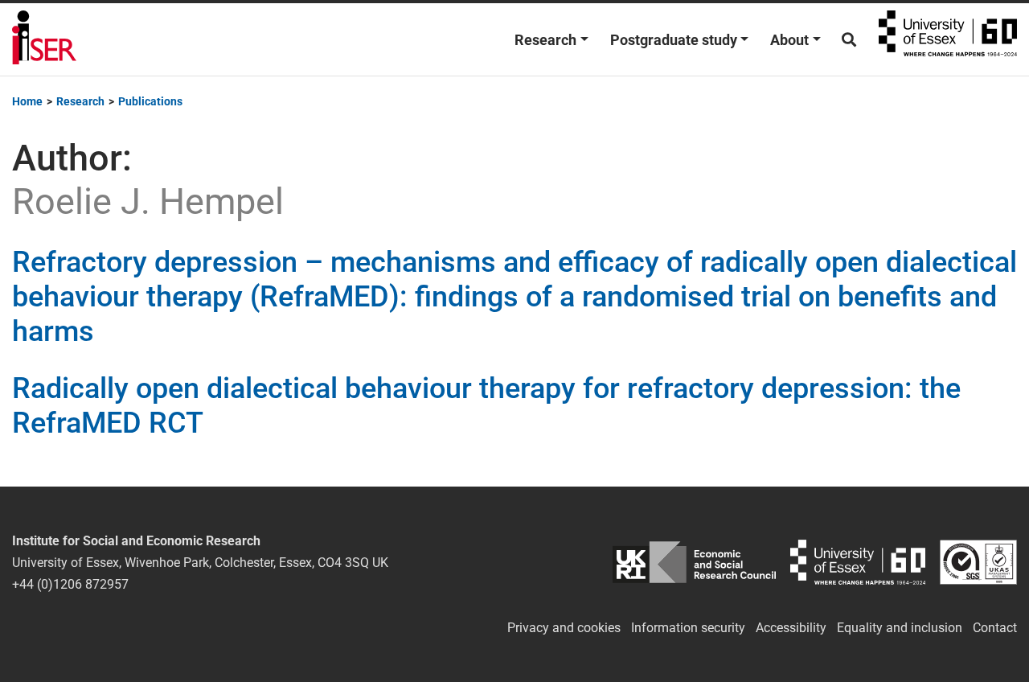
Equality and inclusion (899, 627)
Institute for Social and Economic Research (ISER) (44, 39)
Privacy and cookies (564, 627)
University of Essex (948, 39)
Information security (688, 627)
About (789, 39)
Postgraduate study (673, 39)
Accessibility (791, 627)
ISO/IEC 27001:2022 (978, 562)
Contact (995, 627)
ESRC (695, 562)
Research (545, 39)
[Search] (849, 40)
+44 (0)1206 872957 (70, 584)
